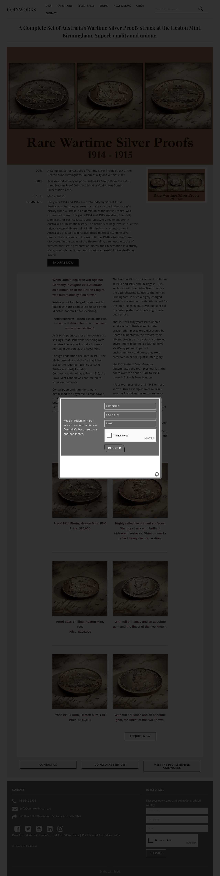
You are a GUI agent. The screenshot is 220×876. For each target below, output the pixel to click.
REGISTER (114, 448)
